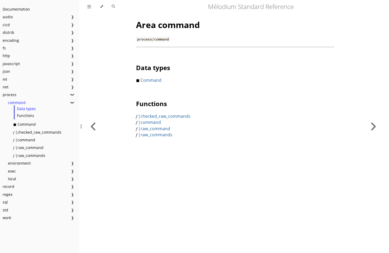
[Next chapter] (373, 126)
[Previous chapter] (93, 126)
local (12, 178)
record (8, 186)
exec (12, 171)
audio (8, 16)
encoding (11, 40)
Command (150, 80)
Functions (25, 115)
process (9, 94)
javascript (11, 63)
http (6, 55)
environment (19, 163)
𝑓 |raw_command (28, 147)
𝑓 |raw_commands (29, 155)
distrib (8, 32)
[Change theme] (101, 6)
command (17, 102)
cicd (6, 24)
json (6, 71)
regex (7, 194)
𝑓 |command (24, 139)
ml (5, 79)
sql (5, 202)
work (7, 217)
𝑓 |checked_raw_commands (37, 132)
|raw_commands (155, 135)
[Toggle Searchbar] (113, 6)
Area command (168, 24)
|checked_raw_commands (164, 116)
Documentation (16, 9)
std (5, 210)
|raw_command (154, 129)
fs (4, 48)
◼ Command (24, 124)
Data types (26, 108)
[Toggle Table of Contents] (89, 6)
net (5, 86)
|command (149, 122)
